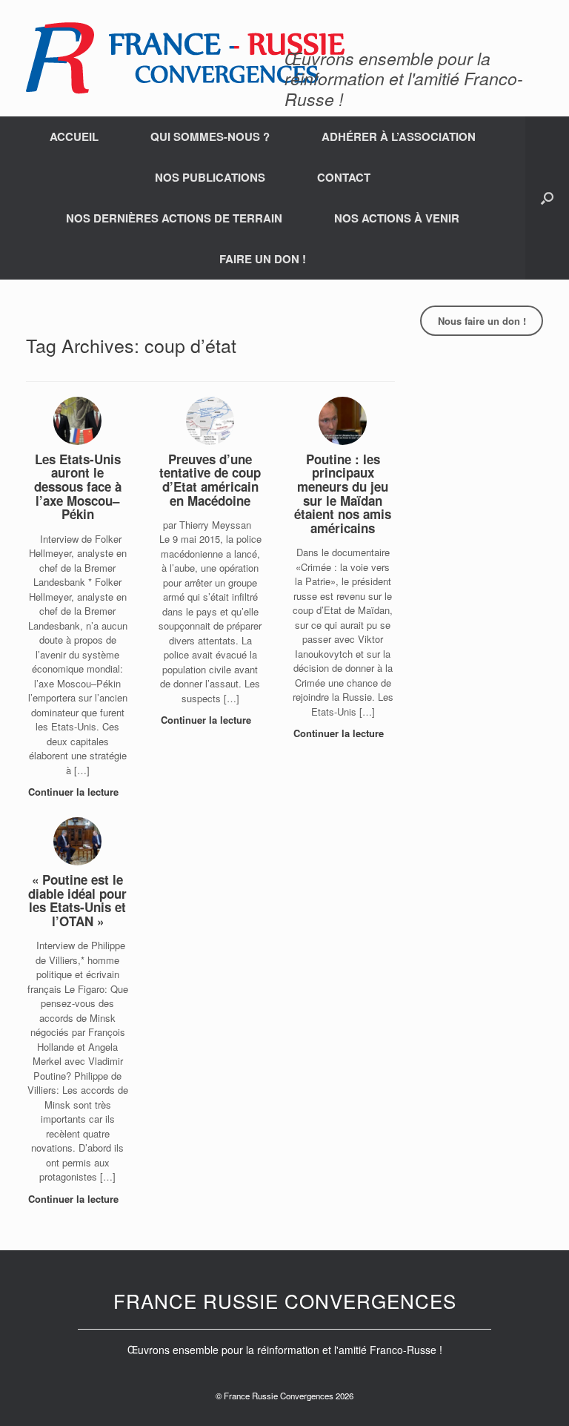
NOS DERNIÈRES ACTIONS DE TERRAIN (174, 218)
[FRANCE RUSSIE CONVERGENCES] (185, 58)
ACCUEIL (74, 136)
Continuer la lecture (75, 792)
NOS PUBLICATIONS (210, 177)
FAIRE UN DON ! (262, 259)
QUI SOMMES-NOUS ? (210, 136)
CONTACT (343, 177)
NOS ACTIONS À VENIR (396, 218)
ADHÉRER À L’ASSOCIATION (399, 136)
